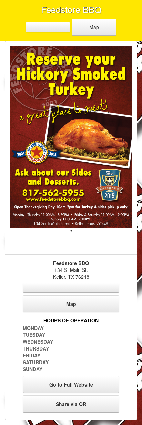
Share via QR (71, 404)
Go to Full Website (71, 384)
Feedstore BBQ (71, 9)
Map (94, 27)
